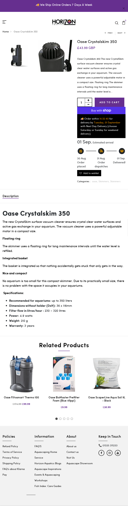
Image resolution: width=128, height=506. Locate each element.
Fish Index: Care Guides (47, 482)
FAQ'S (38, 442)
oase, (95, 177)
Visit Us (70, 453)
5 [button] (72, 415)
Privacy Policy (10, 453)
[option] (21, 379)
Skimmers (115, 177)
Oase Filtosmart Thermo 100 (21, 393)
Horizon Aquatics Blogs (47, 459)
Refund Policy (10, 442)
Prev (110, 33)
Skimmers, (104, 177)
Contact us (72, 448)
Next (120, 33)
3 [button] (64, 415)
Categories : (83, 177)
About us (71, 442)
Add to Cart (110, 102)
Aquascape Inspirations (47, 465)
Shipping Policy (11, 459)
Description (10, 192)
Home (5, 31)
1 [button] (56, 415)
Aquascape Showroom (79, 459)
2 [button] (61, 415)
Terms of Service (12, 448)
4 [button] (68, 415)
